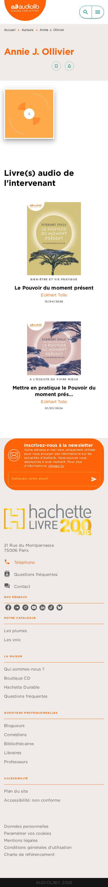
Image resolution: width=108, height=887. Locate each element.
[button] (63, 66)
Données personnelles (26, 826)
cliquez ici (56, 466)
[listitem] (8, 607)
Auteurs (28, 30)
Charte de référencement (29, 854)
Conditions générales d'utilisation (38, 847)
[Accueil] (25, 12)
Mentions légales (21, 840)
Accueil (9, 30)
